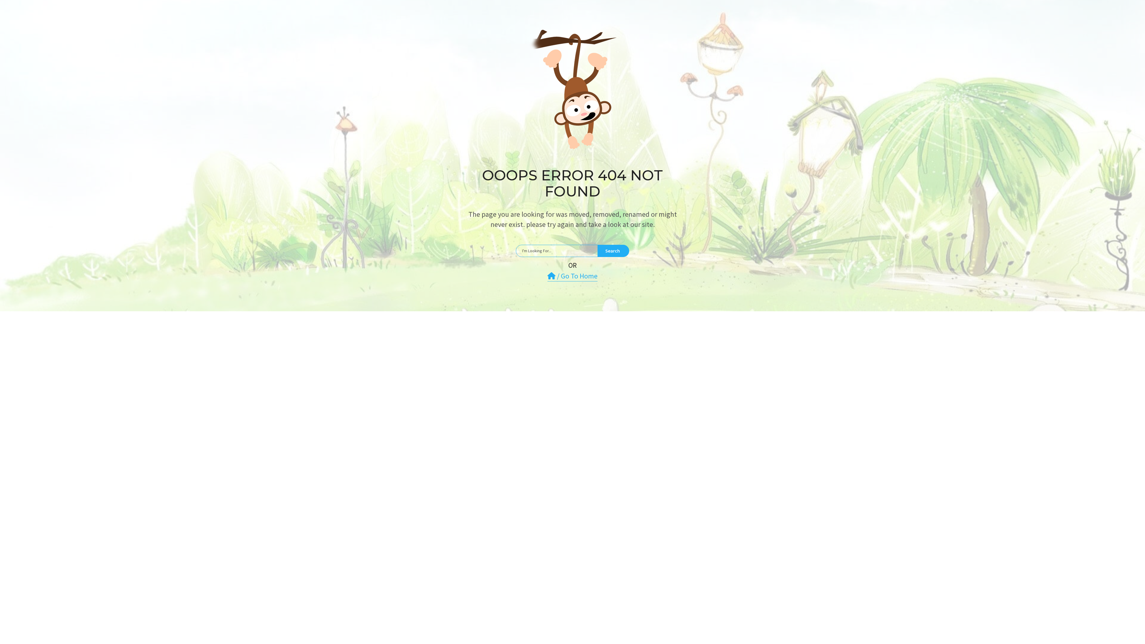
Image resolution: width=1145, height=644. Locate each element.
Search (612, 251)
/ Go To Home (577, 276)
